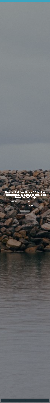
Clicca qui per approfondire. (22, 400)
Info (25, 210)
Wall (49, 201)
